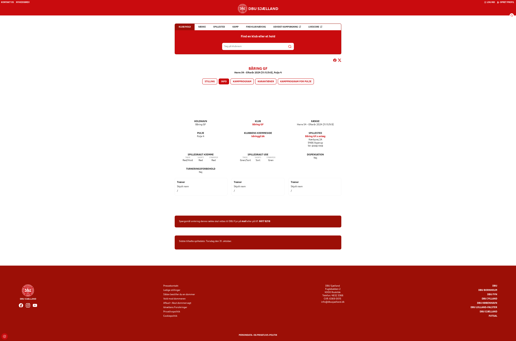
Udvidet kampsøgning (285, 27)
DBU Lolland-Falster (484, 307)
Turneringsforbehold (200, 169)
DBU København (487, 303)
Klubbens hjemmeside (258, 133)
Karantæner (266, 82)
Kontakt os (7, 2)
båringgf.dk (258, 136)
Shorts (201, 157)
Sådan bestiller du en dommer (179, 294)
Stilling (210, 82)
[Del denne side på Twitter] (339, 61)
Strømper (213, 157)
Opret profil (507, 2)
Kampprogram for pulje (295, 82)
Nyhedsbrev (23, 2)
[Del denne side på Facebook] (334, 61)
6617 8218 (264, 221)
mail (244, 221)
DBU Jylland (489, 299)
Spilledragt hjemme (201, 155)
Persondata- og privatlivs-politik (258, 335)
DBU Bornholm (487, 290)
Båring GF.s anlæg (315, 136)
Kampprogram (242, 82)
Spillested (315, 133)
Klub (258, 121)
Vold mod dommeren (174, 299)
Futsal (493, 316)
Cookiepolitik (170, 316)
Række (315, 121)
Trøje (187, 157)
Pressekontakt (170, 286)
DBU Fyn (492, 294)
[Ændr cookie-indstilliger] (4, 336)
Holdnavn (200, 121)
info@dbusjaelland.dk (332, 302)
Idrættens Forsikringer (175, 307)
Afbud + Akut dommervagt (177, 303)
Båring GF (258, 125)
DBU (494, 286)
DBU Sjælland (488, 312)
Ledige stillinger (171, 290)
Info (224, 82)
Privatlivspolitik (171, 312)
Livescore (313, 27)
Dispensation (315, 155)
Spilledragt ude (258, 155)
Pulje (200, 133)
